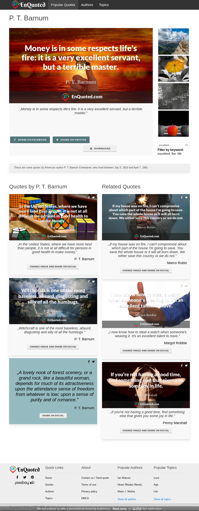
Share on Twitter (73, 139)
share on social (53, 415)
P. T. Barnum (84, 259)
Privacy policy (89, 491)
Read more (120, 508)
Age (156, 484)
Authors (87, 5)
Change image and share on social (53, 266)
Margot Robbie (175, 343)
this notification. (147, 508)
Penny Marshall (175, 423)
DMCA (85, 498)
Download (102, 148)
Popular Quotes (63, 5)
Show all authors (127, 499)
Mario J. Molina (126, 491)
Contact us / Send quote (95, 477)
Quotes (49, 484)
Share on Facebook (32, 139)
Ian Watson (124, 477)
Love (156, 477)
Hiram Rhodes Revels (130, 484)
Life (156, 491)
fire (174, 153)
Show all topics (162, 499)
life (179, 153)
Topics (104, 5)
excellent (164, 153)
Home (48, 477)
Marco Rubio (177, 263)
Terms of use (88, 484)
